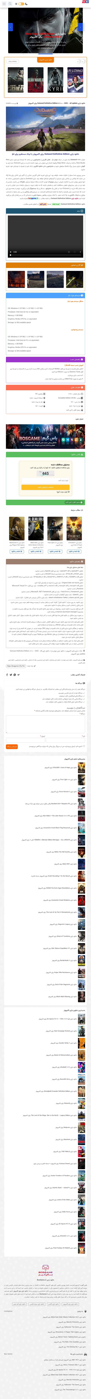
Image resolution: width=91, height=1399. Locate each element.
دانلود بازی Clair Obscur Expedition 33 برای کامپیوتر (60, 948)
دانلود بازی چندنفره (55, 660)
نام (83, 736)
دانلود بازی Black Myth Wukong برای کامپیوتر (62, 997)
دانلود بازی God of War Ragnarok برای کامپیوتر (62, 984)
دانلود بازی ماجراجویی (21, 660)
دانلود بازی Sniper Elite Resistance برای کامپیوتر (61, 972)
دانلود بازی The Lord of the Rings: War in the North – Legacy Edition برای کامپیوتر (50, 1115)
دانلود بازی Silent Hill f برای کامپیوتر (65, 864)
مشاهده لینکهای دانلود (45, 487)
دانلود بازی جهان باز (57, 651)
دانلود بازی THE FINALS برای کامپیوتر (65, 1151)
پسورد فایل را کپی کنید (73, 410)
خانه (81, 651)
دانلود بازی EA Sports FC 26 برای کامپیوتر (64, 1224)
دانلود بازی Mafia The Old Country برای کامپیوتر (61, 852)
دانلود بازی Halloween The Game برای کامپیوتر (71, 1327)
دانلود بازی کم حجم (19, 1304)
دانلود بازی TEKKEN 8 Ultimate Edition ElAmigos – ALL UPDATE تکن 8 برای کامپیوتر (49, 840)
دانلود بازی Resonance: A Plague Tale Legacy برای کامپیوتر (67, 1332)
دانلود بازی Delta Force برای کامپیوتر (65, 1212)
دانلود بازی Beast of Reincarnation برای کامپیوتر (61, 1055)
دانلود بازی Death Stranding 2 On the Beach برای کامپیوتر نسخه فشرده (54, 876)
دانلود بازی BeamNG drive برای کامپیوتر (64, 1079)
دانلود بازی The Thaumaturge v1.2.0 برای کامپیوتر (70, 1390)
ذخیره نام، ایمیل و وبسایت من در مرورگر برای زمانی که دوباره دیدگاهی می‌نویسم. (55, 746)
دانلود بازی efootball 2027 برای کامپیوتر (64, 1067)
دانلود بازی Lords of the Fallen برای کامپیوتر (63, 1200)
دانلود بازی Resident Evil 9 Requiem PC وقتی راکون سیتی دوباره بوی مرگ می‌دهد (51, 804)
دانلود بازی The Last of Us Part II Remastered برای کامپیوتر (57, 912)
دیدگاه (82, 714)
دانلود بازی (74, 198)
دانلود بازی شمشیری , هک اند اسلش (38, 660)
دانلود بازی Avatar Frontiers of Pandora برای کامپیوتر (60, 1176)
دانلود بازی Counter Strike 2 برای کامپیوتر (64, 1043)
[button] (75, 53)
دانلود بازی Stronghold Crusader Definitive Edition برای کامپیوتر (56, 1091)
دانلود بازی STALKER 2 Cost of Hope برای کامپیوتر (61, 767)
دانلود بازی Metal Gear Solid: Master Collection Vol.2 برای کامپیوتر (64, 1317)
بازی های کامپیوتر (72, 651)
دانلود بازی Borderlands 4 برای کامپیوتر (64, 960)
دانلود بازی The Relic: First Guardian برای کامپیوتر (70, 1342)
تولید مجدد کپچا (62, 492)
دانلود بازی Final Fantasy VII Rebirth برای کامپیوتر (61, 1248)
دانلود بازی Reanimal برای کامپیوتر (66, 1139)
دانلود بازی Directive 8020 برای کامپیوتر (64, 1236)
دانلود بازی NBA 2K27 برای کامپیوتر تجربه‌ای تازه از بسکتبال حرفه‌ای (65, 1360)
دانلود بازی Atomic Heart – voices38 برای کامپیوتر (60, 1188)
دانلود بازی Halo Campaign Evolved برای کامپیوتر (61, 1031)
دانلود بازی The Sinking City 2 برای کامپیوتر (72, 1347)
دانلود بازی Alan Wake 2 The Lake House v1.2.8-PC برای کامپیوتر (56, 816)
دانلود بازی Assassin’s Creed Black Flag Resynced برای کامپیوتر (56, 828)
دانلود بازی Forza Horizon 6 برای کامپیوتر (64, 792)
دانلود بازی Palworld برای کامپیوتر (66, 1103)
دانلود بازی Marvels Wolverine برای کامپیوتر (72, 1322)
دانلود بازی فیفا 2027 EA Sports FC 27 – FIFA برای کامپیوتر (58, 1019)
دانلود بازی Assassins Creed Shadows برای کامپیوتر (60, 900)
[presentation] (80, 27)
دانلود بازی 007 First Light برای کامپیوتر (64, 780)
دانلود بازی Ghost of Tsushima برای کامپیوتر (63, 936)
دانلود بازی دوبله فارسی (37, 1304)
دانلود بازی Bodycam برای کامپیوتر (66, 1127)
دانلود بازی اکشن (53, 1304)
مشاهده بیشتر (13, 61)
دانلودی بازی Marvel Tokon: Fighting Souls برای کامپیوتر (68, 1337)
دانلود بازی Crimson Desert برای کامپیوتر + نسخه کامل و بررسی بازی (55, 1164)
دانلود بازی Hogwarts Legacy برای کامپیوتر (63, 924)
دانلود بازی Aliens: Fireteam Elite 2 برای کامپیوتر (70, 1365)
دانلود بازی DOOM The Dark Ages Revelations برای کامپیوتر (57, 888)
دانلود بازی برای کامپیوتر (70, 1304)
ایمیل (42, 736)
